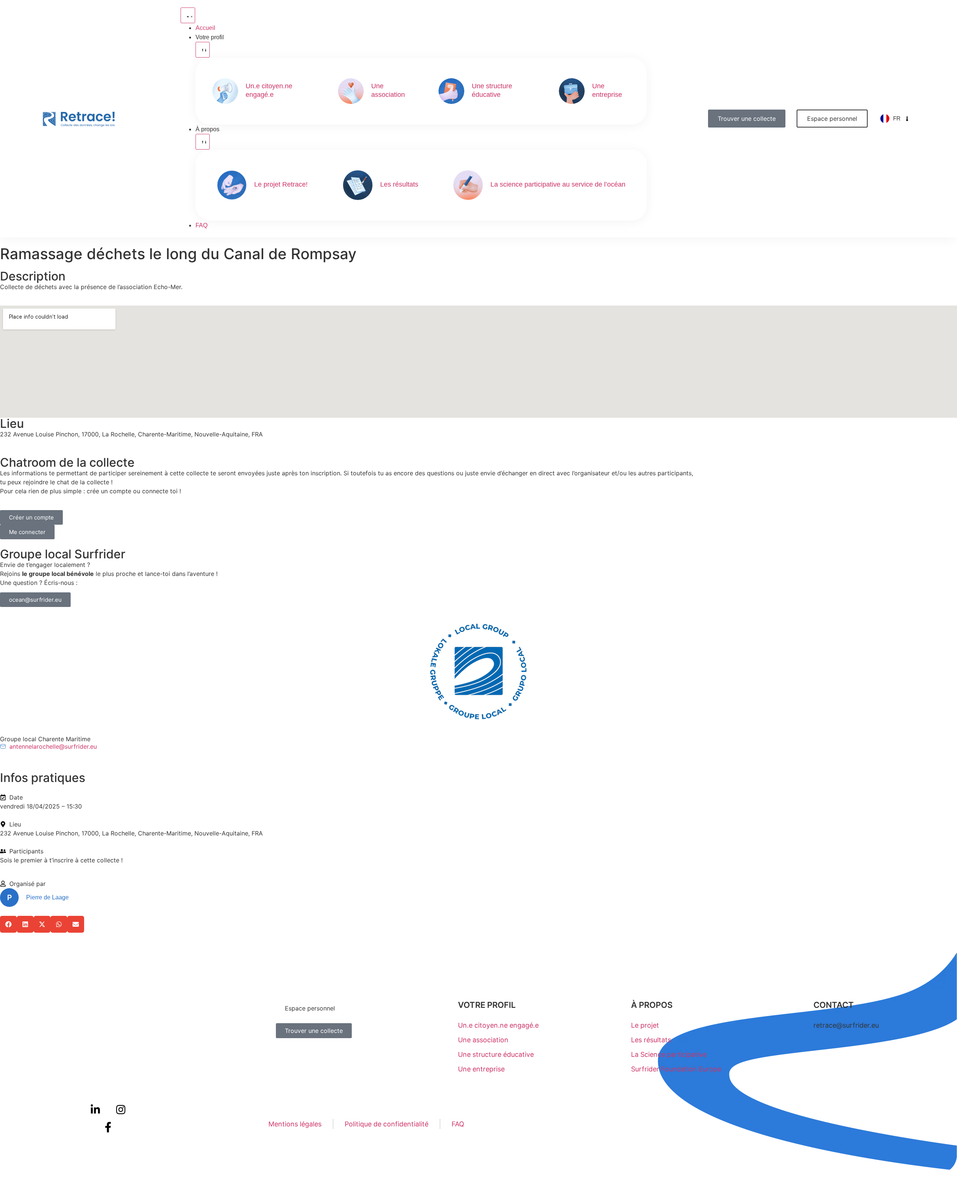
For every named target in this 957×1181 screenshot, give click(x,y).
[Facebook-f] (108, 1127)
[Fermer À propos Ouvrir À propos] (203, 142)
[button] (8, 924)
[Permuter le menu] (188, 15)
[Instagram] (121, 1110)
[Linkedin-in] (96, 1110)
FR (897, 118)
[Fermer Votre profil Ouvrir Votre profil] (203, 50)
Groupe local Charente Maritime (45, 739)
